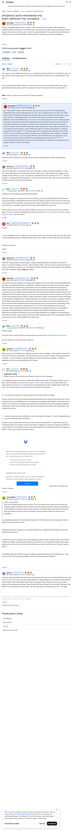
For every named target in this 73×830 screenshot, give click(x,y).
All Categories (7, 618)
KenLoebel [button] (9, 23)
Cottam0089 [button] (10, 497)
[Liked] (34, 23)
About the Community (10, 630)
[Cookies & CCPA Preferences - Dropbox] (30, 817)
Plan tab (21, 385)
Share (4, 45)
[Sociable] (27, 69)
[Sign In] (70, 2)
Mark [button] (8, 69)
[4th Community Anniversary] (28, 23)
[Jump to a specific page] (69, 64)
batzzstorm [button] (10, 166)
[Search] (67, 2)
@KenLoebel (8, 502)
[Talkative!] (32, 497)
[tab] (6, 58)
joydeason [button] (9, 349)
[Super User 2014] (24, 69)
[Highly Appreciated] (38, 223)
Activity (5, 626)
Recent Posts (7, 622)
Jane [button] (7, 223)
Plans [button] (14, 52)
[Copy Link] (34, 25)
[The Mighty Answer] (24, 189)
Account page (51, 212)
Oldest (10, 64)
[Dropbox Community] (9, 2)
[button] (4, 24)
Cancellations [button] (6, 52)
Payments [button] (21, 52)
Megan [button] (30, 24)
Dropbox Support (8, 214)
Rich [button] (7, 189)
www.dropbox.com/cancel (57, 335)
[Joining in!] (31, 23)
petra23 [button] (9, 573)
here (49, 6)
